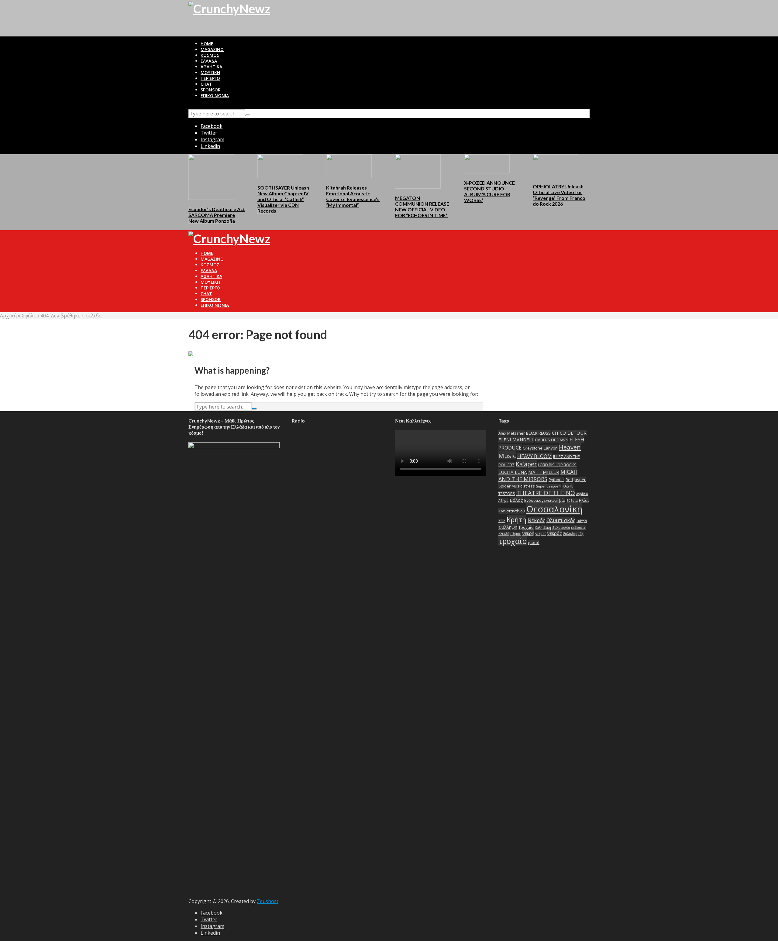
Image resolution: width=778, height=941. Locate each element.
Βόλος (516, 500)
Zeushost (267, 901)
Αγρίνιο (582, 494)
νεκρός (554, 533)
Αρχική (8, 315)
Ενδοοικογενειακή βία (544, 500)
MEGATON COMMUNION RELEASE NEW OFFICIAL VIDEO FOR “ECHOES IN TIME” (422, 206)
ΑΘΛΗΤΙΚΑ (211, 67)
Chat (206, 84)
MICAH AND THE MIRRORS (537, 475)
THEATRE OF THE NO (545, 493)
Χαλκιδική (543, 527)
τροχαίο (512, 541)
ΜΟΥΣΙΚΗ (210, 72)
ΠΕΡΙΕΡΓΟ (210, 78)
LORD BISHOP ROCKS (557, 464)
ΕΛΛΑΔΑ (209, 61)
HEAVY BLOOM (534, 456)
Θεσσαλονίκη (554, 509)
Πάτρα (582, 521)
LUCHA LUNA (512, 472)
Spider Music (510, 486)
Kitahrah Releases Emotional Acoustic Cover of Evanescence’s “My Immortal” (353, 196)
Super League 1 (548, 486)
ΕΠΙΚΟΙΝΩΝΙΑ (215, 95)
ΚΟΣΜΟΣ (210, 55)
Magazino (212, 49)
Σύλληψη (507, 527)
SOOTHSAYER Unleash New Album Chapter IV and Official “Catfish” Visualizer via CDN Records (283, 199)
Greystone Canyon (540, 448)
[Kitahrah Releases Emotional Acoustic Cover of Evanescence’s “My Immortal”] (349, 166)
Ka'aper (526, 464)
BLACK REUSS (538, 433)
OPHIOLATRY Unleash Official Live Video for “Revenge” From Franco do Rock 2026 (559, 195)
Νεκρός (536, 520)
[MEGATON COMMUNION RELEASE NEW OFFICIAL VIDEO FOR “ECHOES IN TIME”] (418, 171)
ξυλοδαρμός (573, 534)
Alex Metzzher (511, 433)
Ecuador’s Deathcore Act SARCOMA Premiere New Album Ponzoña (216, 215)
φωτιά (533, 542)
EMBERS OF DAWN (551, 440)
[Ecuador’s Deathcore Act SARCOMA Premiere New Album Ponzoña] (211, 176)
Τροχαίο (526, 527)
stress (529, 486)
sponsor (211, 90)
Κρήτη (516, 519)
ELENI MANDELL (516, 439)
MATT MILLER (543, 472)
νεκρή (528, 533)
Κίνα (501, 521)
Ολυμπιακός (560, 520)
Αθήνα (503, 500)
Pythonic (556, 479)
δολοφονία (561, 527)
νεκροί (540, 534)
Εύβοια (572, 500)
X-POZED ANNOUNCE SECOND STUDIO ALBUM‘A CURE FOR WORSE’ (489, 191)
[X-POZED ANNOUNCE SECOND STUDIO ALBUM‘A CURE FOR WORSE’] (487, 163)
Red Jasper (576, 479)
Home (207, 43)
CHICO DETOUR (569, 433)
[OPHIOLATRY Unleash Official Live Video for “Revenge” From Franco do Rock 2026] (555, 165)
